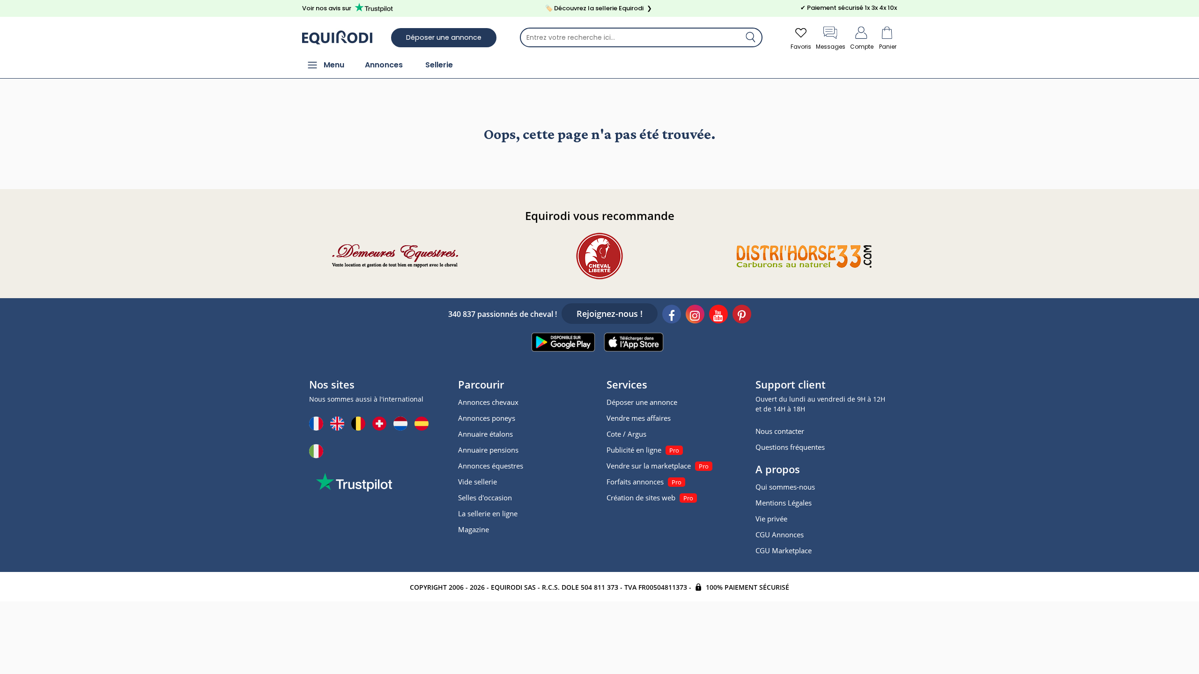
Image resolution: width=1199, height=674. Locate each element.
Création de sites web (641, 497)
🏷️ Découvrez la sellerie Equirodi (598, 8)
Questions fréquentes (790, 447)
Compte (861, 47)
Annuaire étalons (485, 434)
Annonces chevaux (488, 402)
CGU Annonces (779, 534)
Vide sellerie (477, 481)
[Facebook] (671, 315)
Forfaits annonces (635, 481)
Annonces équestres (490, 465)
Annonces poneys (486, 418)
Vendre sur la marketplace (649, 465)
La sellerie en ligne (488, 513)
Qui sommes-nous (785, 486)
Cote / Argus (626, 434)
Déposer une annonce (443, 37)
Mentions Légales (783, 502)
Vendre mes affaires (639, 418)
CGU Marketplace (783, 550)
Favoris (801, 47)
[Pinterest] (742, 315)
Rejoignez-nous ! (610, 313)
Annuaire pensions (488, 449)
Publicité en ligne (634, 449)
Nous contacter (779, 431)
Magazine (473, 529)
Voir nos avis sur (326, 8)
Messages (830, 47)
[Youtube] (718, 315)
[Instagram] (695, 315)
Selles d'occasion (485, 497)
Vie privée (771, 518)
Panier (887, 47)
